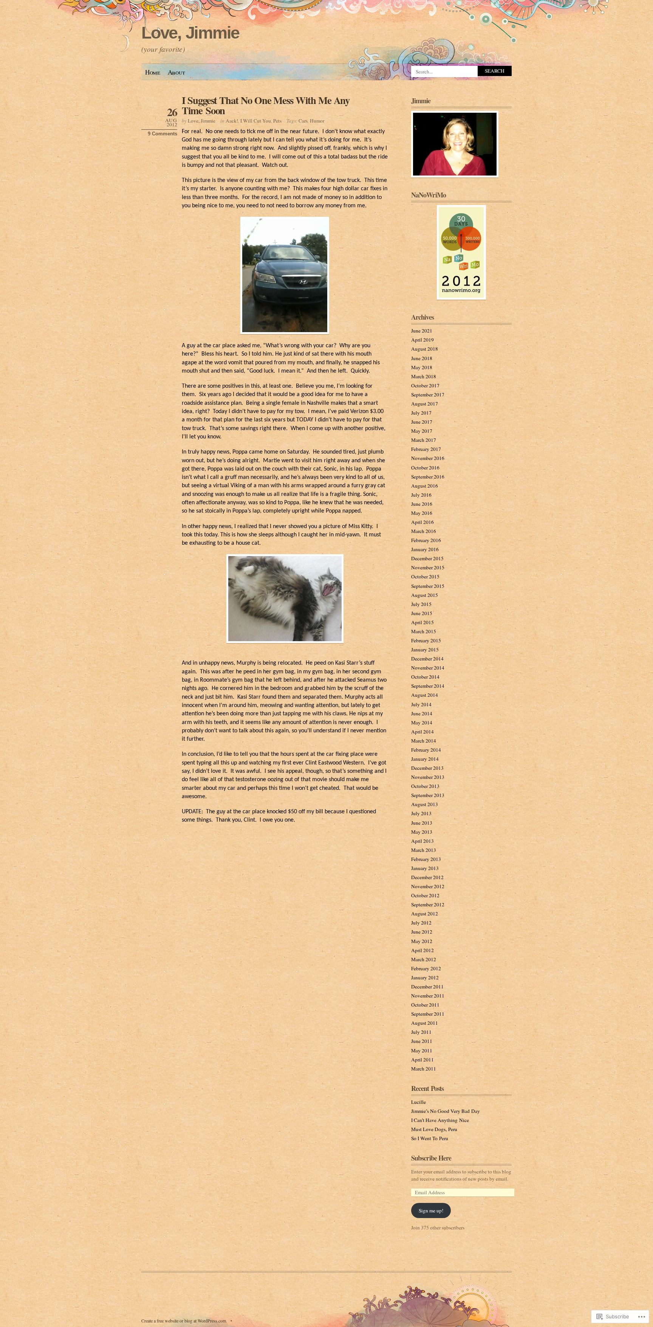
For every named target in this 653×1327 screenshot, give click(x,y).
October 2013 (425, 786)
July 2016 (421, 494)
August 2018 (424, 348)
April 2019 (422, 339)
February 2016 (426, 540)
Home (152, 72)
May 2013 (421, 831)
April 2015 (422, 622)
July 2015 (421, 604)
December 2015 (427, 558)
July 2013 (421, 813)
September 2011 (427, 1013)
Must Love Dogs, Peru (434, 1129)
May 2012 (421, 941)
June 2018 (421, 358)
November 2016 (427, 458)
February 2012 (426, 968)
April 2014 (422, 731)
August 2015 (424, 595)
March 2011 (423, 1068)
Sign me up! (431, 1210)
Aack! (232, 120)
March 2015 (423, 631)
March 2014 (423, 740)
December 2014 (427, 658)
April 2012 (422, 950)
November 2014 (427, 667)
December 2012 (427, 877)
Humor (317, 120)
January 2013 (425, 868)
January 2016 (425, 549)
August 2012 (424, 913)
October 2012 (425, 895)
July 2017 (421, 412)
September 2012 (427, 904)
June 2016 (421, 503)
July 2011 (421, 1032)
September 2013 (427, 795)
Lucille (418, 1102)
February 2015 (426, 640)
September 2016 (427, 476)
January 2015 (425, 649)
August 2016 (424, 485)
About (176, 72)
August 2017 (424, 403)
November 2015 (427, 567)
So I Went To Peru (429, 1138)
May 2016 (421, 513)
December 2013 (427, 768)
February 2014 (426, 749)
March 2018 (423, 376)
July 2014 (421, 704)
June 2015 (421, 613)
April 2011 (422, 1059)
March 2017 (423, 440)
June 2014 (421, 713)
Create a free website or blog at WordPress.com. (184, 1321)
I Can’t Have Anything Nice (440, 1120)
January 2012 (425, 977)
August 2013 (424, 804)
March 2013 (423, 850)
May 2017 (421, 430)
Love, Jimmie (190, 32)
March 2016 (423, 531)
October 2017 (425, 385)
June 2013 (421, 822)
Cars (303, 120)
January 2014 (425, 758)
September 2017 (427, 394)
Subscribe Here (431, 1158)
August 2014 (424, 694)
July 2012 (421, 922)
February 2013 (426, 859)
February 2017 (426, 449)
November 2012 (427, 886)
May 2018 (421, 367)
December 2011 (427, 986)
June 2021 (421, 330)
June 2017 (421, 421)
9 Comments (162, 134)
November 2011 (427, 995)
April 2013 (422, 841)
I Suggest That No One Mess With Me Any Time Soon (266, 105)
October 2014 (425, 676)
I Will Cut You (255, 120)
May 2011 (421, 1050)
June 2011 (421, 1041)
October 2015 (425, 576)
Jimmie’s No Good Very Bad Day (445, 1111)
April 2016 (422, 522)
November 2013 (427, 777)
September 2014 (427, 685)
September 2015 (427, 586)
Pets (277, 120)
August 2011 (424, 1022)
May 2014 (421, 722)
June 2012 (421, 931)
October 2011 (425, 1004)
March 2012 (423, 959)
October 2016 (425, 467)
